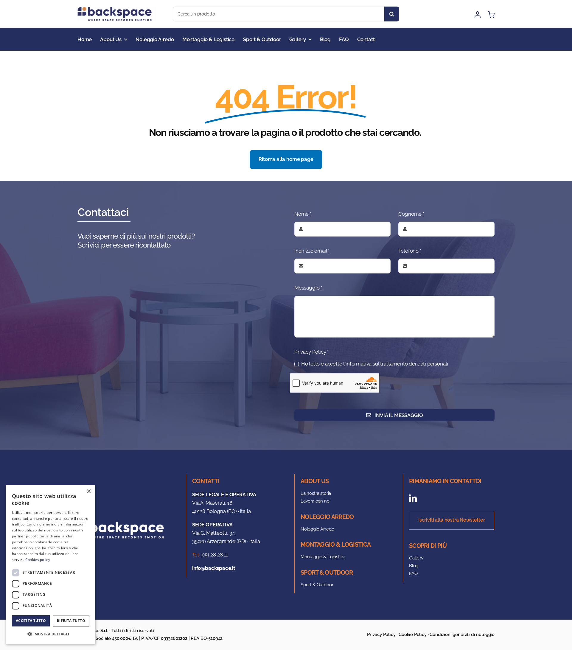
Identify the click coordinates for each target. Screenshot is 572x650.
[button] (50, 634)
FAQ (413, 573)
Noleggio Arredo (317, 529)
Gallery (416, 558)
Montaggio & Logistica (323, 556)
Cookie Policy (413, 634)
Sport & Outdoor (317, 584)
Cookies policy (37, 559)
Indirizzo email (311, 251)
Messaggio (308, 288)
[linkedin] (413, 498)
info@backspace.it (213, 568)
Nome (302, 214)
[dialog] (50, 564)
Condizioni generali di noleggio (462, 634)
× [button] (88, 491)
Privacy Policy (311, 352)
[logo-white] (123, 524)
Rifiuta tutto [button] (71, 620)
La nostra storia (316, 493)
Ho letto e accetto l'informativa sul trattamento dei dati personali (374, 364)
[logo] (116, 9)
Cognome (411, 214)
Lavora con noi (315, 501)
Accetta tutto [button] (31, 620)
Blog (413, 565)
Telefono (409, 251)
